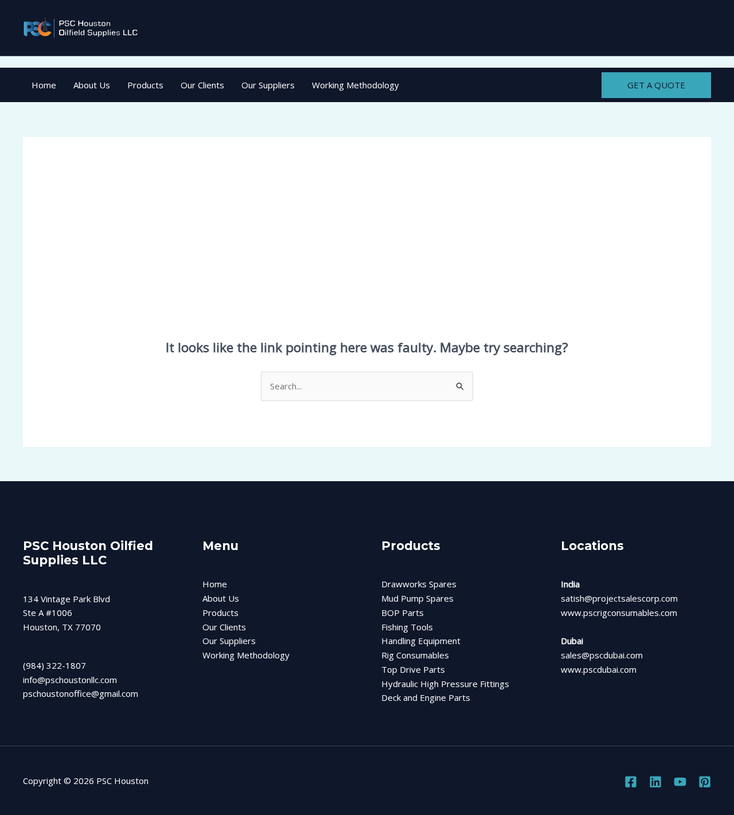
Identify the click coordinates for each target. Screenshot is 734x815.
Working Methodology (355, 85)
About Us (91, 85)
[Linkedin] (655, 781)
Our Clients (202, 85)
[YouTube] (680, 781)
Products (145, 85)
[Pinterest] (704, 781)
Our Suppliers (268, 85)
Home (44, 85)
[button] (656, 85)
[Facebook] (630, 781)
